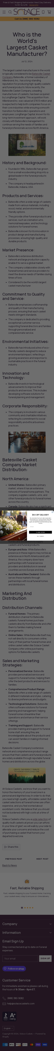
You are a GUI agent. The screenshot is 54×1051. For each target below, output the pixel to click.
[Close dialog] (52, 512)
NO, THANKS (40, 536)
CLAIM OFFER (40, 532)
